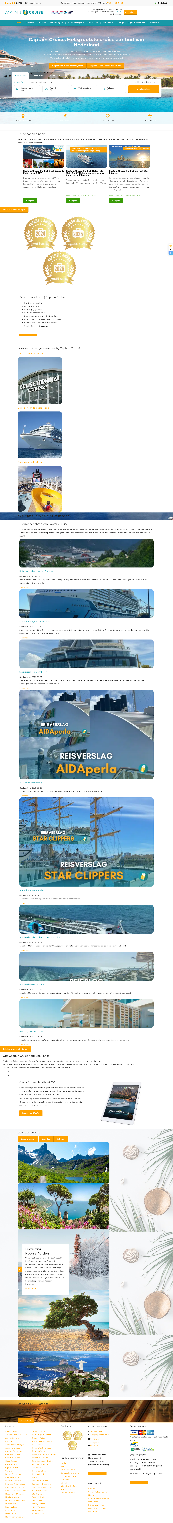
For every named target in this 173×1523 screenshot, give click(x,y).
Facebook (94, 1439)
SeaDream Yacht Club (42, 1487)
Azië (62, 1466)
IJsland (64, 1483)
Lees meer (24, 587)
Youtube (94, 1446)
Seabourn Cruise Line (41, 1484)
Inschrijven (130, 12)
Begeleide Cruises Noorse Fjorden (67, 66)
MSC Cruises (10, 1510)
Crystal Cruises (11, 1467)
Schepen (61, 1139)
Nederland (162, 3)
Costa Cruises (11, 1461)
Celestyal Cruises (12, 1458)
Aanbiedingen (56, 23)
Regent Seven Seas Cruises (44, 1454)
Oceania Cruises (39, 1431)
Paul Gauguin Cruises (41, 1435)
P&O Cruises (37, 1444)
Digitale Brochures (136, 23)
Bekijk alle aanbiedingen (14, 209)
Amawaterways (12, 1438)
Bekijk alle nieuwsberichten (15, 1049)
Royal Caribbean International (39, 1472)
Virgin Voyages (38, 1507)
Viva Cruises (37, 1510)
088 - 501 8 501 (115, 3)
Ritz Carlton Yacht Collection (40, 1466)
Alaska (63, 1463)
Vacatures (92, 1511)
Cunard (8, 1471)
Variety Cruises (38, 1504)
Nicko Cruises (11, 1513)
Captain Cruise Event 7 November (105, 66)
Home (18, 23)
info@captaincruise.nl (99, 1435)
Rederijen (92, 23)
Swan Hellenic (38, 1497)
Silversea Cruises (39, 1490)
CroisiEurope (11, 1464)
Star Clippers (38, 1494)
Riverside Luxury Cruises (42, 1461)
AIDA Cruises (11, 1431)
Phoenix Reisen (39, 1438)
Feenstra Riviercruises (15, 1484)
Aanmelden (26, 1420)
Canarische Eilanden (70, 1473)
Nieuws (91, 1495)
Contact (153, 23)
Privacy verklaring (96, 1505)
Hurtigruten (10, 1504)
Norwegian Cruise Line (15, 1517)
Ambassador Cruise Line (16, 1435)
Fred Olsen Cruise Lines (15, 1490)
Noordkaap (66, 1489)
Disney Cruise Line (13, 1474)
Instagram (94, 1442)
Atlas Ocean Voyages (14, 1444)
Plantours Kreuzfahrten (42, 1441)
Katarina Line (11, 1507)
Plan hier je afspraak (139, 1482)
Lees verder (30, 1288)
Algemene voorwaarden (99, 1498)
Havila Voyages (12, 1497)
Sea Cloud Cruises (40, 1481)
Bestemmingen (75, 23)
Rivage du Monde (40, 1458)
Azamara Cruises (12, 1448)
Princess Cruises (39, 1451)
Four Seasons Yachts (14, 1487)
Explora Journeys (13, 1481)
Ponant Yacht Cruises (41, 1448)
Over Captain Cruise (28, 335)
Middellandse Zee (69, 1486)
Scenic (35, 1477)
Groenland (65, 1479)
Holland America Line (15, 1500)
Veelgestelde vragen (97, 1492)
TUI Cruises (37, 1500)
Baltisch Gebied (68, 1470)
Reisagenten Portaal (97, 1473)
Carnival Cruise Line (14, 1451)
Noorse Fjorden (68, 1493)
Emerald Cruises (12, 1477)
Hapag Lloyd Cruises (14, 1494)
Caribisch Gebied (68, 1476)
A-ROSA (8, 1441)
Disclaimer (93, 1502)
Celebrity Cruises (12, 1454)
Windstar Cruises (39, 1513)
